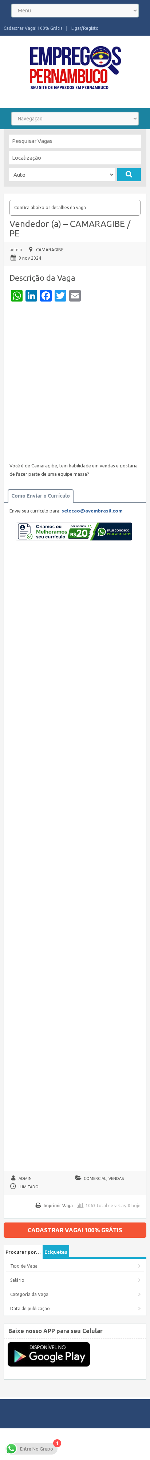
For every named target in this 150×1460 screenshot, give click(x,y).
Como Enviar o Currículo (40, 496)
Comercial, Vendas (104, 1178)
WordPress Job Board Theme (62, 1443)
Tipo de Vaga (24, 1266)
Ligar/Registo (85, 28)
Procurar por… (23, 1251)
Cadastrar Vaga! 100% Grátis (33, 28)
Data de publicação (30, 1308)
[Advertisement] (75, 384)
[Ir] (129, 174)
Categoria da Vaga (29, 1294)
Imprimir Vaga (58, 1205)
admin (15, 249)
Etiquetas (55, 1251)
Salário (17, 1280)
